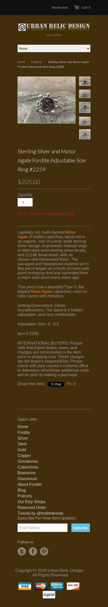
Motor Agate (41, 291)
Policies (25, 496)
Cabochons (28, 467)
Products (36, 61)
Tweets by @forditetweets (40, 513)
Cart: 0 (86, 7)
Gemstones (28, 461)
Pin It (71, 384)
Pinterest (44, 551)
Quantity (25, 195)
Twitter (22, 551)
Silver (23, 438)
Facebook (33, 551)
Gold (22, 450)
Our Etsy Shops (31, 502)
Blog (22, 490)
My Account (60, 7)
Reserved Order (32, 507)
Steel (22, 444)
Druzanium (27, 479)
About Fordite (30, 484)
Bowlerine (27, 473)
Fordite (24, 432)
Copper (24, 455)
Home (23, 427)
